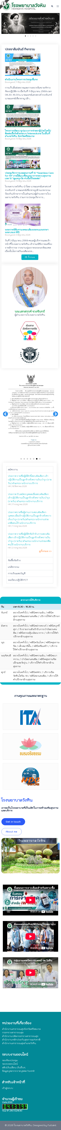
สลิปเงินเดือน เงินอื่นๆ (13, 1067)
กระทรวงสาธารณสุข (13, 1032)
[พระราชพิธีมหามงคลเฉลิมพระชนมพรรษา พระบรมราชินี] (22, 224)
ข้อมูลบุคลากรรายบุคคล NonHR (18, 1071)
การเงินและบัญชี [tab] (16, 573)
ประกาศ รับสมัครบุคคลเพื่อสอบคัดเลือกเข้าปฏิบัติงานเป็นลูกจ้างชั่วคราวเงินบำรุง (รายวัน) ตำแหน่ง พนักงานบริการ (29, 498)
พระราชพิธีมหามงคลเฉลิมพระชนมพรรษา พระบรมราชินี (27, 231)
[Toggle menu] (58, 6)
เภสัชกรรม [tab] (13, 566)
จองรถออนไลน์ (10, 1063)
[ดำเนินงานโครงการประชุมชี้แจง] (22, 74)
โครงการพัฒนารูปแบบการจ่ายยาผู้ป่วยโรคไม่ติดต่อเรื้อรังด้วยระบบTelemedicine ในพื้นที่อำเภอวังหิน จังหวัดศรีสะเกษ (28, 133)
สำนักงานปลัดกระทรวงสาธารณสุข (20, 1036)
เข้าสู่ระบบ (7, 1088)
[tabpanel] (29, 515)
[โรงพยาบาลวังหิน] (24, 6)
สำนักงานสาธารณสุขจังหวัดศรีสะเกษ (21, 1029)
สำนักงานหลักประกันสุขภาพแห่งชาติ (21, 1039)
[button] (52, 6)
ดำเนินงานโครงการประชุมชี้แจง (21, 79)
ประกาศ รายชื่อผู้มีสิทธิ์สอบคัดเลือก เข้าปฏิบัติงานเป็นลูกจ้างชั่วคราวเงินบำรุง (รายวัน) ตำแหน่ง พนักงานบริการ (30, 479)
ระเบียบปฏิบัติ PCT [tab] (18, 580)
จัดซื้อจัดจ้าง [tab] (14, 560)
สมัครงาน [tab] (13, 469)
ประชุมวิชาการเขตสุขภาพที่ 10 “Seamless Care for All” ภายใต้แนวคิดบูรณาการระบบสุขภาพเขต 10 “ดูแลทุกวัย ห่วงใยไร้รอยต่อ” (29, 175)
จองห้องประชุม (10, 1060)
